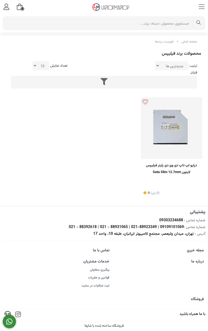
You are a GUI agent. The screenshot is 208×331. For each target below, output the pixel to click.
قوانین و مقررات (98, 277)
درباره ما (197, 262)
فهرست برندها (164, 41)
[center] (198, 23)
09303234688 (171, 220)
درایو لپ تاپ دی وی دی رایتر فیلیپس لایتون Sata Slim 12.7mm (171, 169)
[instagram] (18, 315)
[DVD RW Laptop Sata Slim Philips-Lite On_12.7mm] (171, 128)
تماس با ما (101, 251)
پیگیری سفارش (99, 269)
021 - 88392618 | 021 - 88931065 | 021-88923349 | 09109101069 (126, 227)
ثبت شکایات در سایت (95, 285)
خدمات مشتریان (96, 262)
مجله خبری (195, 251)
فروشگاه (197, 299)
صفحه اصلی (189, 41)
